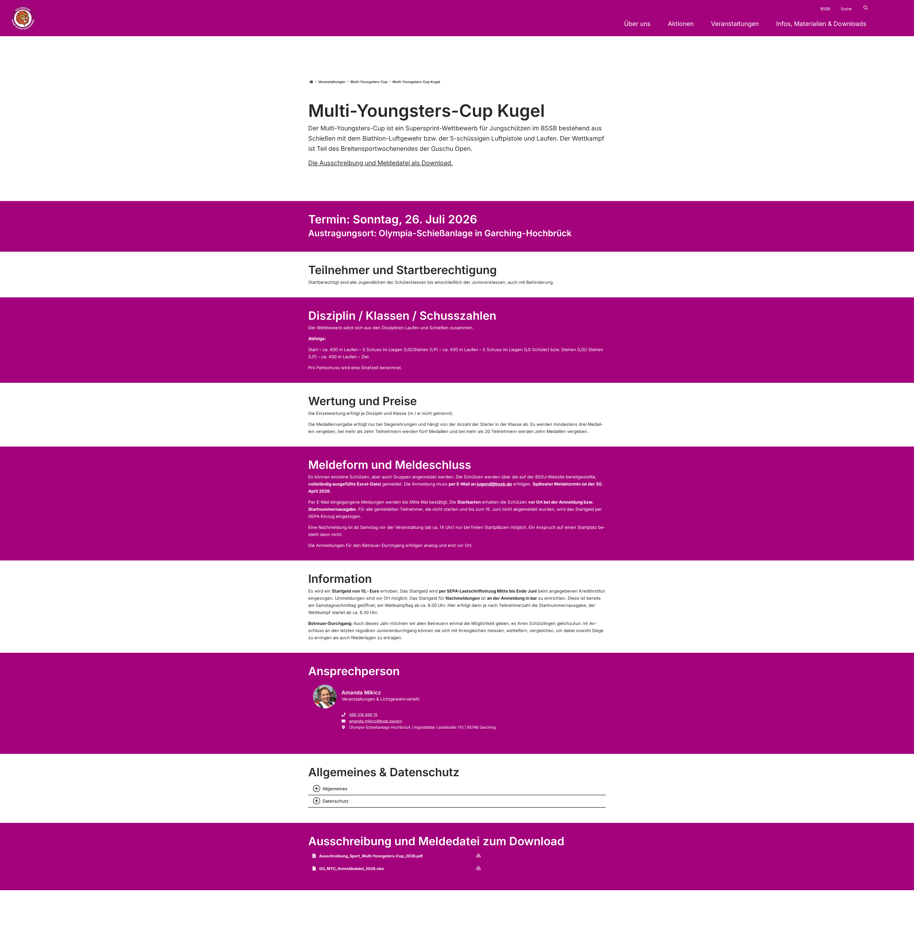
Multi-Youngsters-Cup (368, 82)
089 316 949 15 (363, 714)
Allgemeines (335, 788)
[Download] (478, 855)
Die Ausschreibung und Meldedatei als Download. (380, 163)
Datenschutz (335, 801)
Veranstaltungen (331, 82)
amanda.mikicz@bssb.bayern (375, 721)
